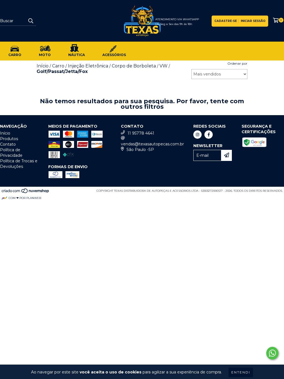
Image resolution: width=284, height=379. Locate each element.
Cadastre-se (225, 21)
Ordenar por (237, 63)
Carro (14, 55)
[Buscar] (30, 21)
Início (5, 133)
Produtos (9, 138)
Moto (45, 55)
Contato (8, 144)
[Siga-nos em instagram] (197, 134)
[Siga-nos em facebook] (208, 134)
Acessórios (114, 55)
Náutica (76, 55)
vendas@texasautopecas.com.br (152, 144)
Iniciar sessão (253, 21)
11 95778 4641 (141, 133)
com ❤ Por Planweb (25, 198)
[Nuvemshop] (25, 192)
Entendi (240, 372)
